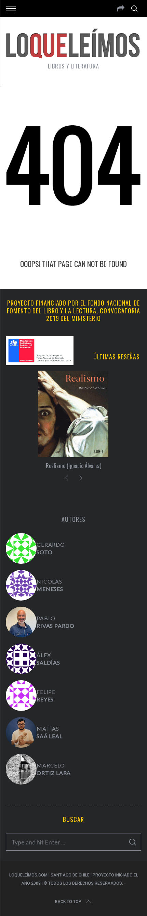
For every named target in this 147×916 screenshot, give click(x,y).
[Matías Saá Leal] (21, 732)
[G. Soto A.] (21, 548)
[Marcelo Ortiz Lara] (21, 769)
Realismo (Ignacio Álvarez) (73, 466)
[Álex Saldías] (21, 658)
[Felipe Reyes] (21, 695)
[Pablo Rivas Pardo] (21, 622)
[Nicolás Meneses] (21, 585)
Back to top (68, 901)
